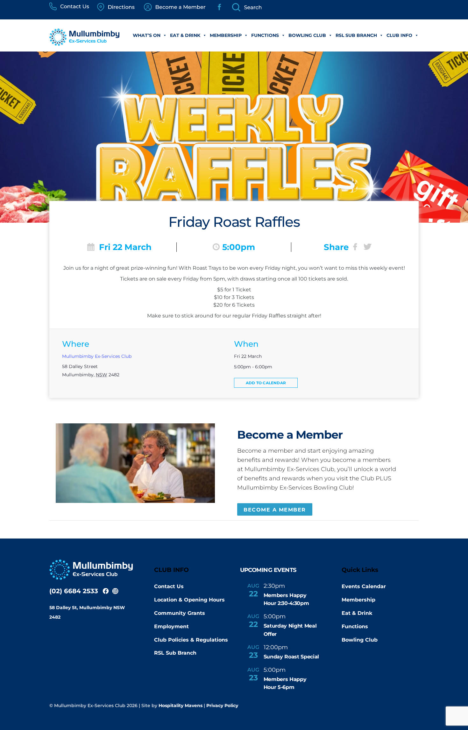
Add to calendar (266, 382)
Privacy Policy (222, 705)
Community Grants (179, 613)
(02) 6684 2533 (73, 591)
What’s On (146, 35)
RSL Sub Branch (356, 35)
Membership (226, 35)
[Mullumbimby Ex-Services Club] (84, 42)
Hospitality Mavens (180, 705)
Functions (265, 35)
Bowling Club (307, 35)
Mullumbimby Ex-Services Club (96, 356)
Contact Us (169, 586)
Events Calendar (364, 586)
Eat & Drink (185, 35)
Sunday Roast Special (291, 657)
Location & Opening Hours (189, 600)
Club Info (399, 35)
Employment (171, 626)
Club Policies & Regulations (191, 640)
